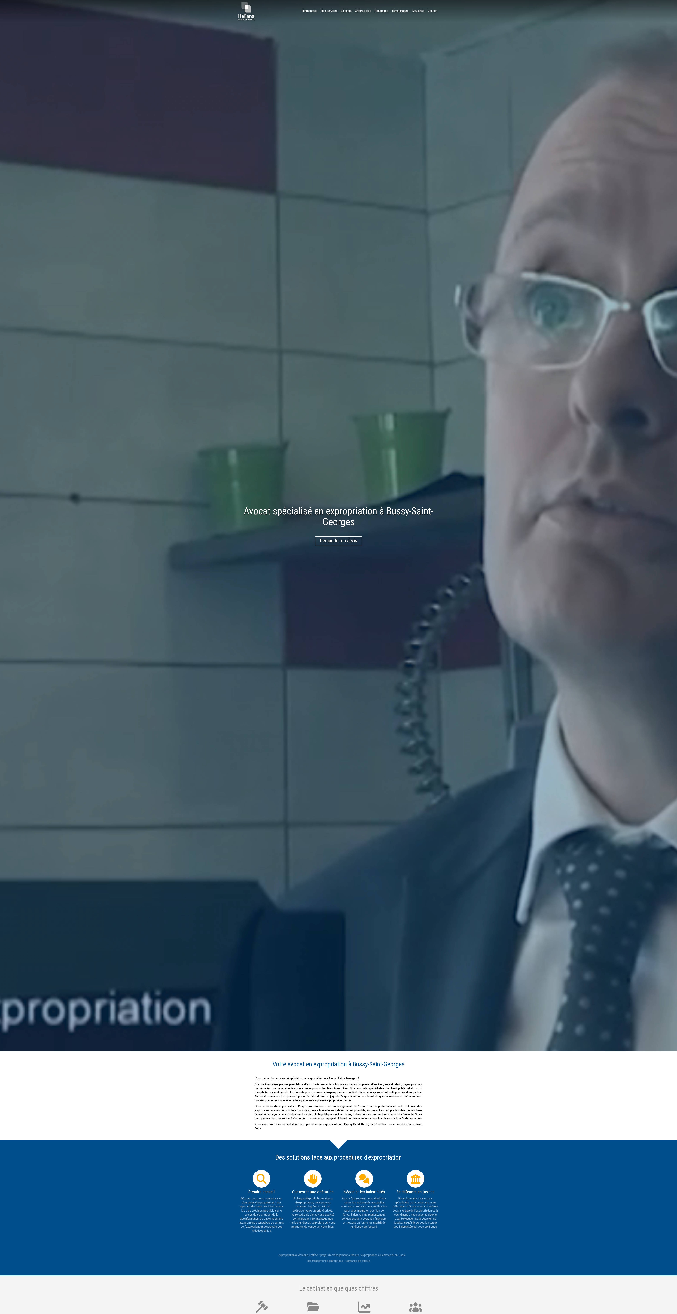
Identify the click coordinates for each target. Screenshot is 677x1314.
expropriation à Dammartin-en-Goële (383, 1255)
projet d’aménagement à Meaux (339, 1255)
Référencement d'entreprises (325, 1261)
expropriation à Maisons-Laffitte (298, 1255)
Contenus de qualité (358, 1261)
